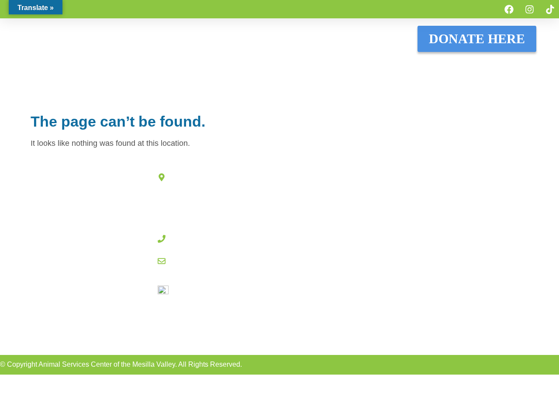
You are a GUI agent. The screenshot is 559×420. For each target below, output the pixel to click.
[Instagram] (529, 9)
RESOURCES (435, 65)
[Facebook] (509, 9)
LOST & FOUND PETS (193, 65)
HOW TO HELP (277, 65)
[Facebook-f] (274, 334)
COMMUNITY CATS (357, 65)
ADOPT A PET (110, 65)
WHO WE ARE (504, 65)
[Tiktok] (550, 9)
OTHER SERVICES (307, 86)
